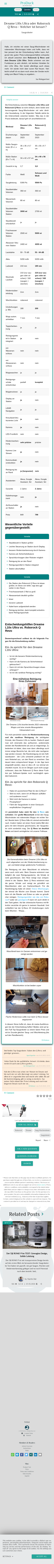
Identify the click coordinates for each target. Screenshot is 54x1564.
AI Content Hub (27, 5)
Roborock (18, 1130)
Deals (27, 1450)
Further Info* (35, 1120)
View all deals (26, 1125)
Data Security (27, 1473)
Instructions (27, 1448)
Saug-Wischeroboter (42, 1130)
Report (38, 1140)
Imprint (27, 1476)
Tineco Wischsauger (40, 889)
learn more (41, 1185)
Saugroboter (45, 1135)
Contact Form (27, 1433)
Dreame (28, 1130)
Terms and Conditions (27, 1471)
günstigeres (23, 900)
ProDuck (27, 3)
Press (27, 1469)
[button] (12, 1454)
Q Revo (40, 812)
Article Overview (27, 1446)
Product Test (27, 1467)
